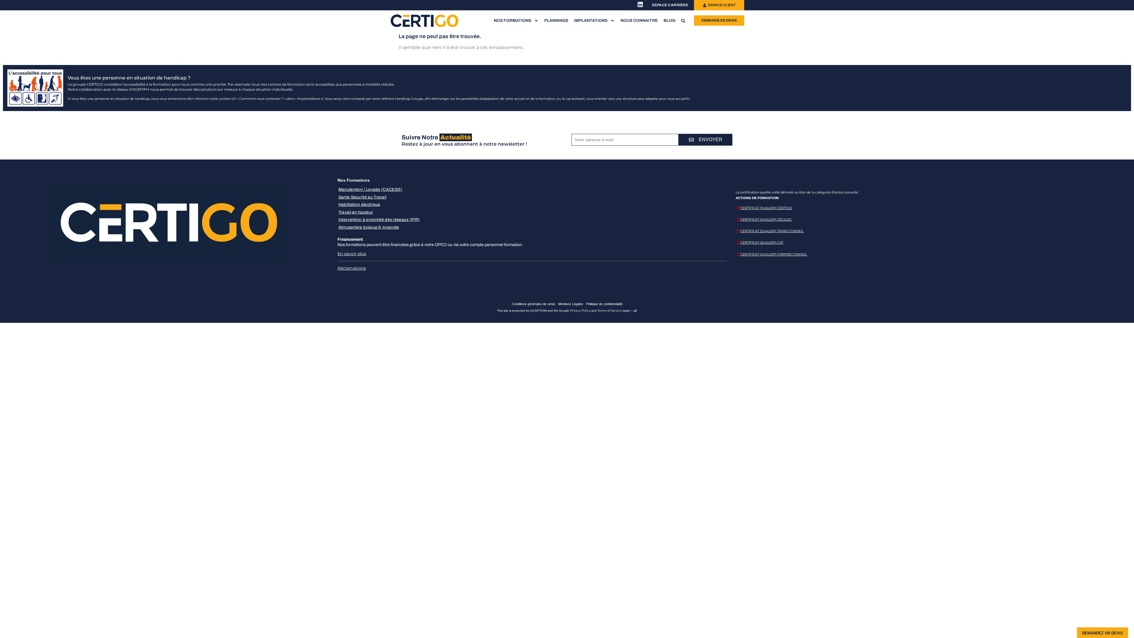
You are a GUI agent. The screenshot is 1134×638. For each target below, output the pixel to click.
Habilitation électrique (359, 204)
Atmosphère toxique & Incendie (368, 227)
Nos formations (512, 20)
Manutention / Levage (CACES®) (370, 189)
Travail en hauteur (355, 212)
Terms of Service (609, 311)
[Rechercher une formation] (683, 20)
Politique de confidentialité (604, 304)
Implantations (590, 20)
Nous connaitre (639, 20)
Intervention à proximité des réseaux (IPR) (379, 219)
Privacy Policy (580, 311)
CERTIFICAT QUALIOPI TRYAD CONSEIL (772, 231)
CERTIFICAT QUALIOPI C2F (761, 242)
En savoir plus (352, 253)
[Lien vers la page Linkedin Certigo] (640, 4)
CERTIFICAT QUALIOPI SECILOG (766, 219)
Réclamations (352, 268)
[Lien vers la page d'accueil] (425, 20)
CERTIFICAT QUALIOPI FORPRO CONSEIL (773, 254)
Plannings (556, 20)
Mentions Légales (570, 304)
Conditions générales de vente (533, 304)
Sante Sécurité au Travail (362, 197)
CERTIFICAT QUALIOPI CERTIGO (766, 208)
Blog (669, 20)
